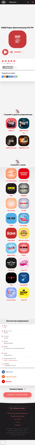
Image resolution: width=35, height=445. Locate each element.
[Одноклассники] (5, 77)
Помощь (17, 425)
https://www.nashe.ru (11, 360)
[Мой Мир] (9, 77)
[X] (7, 77)
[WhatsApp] (16, 77)
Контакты (17, 419)
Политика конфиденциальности (17, 413)
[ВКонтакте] (3, 77)
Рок (5, 327)
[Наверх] (2, 442)
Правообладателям (17, 416)
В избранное (9, 67)
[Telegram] (14, 77)
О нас (17, 422)
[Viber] (12, 77)
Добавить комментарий (17, 394)
